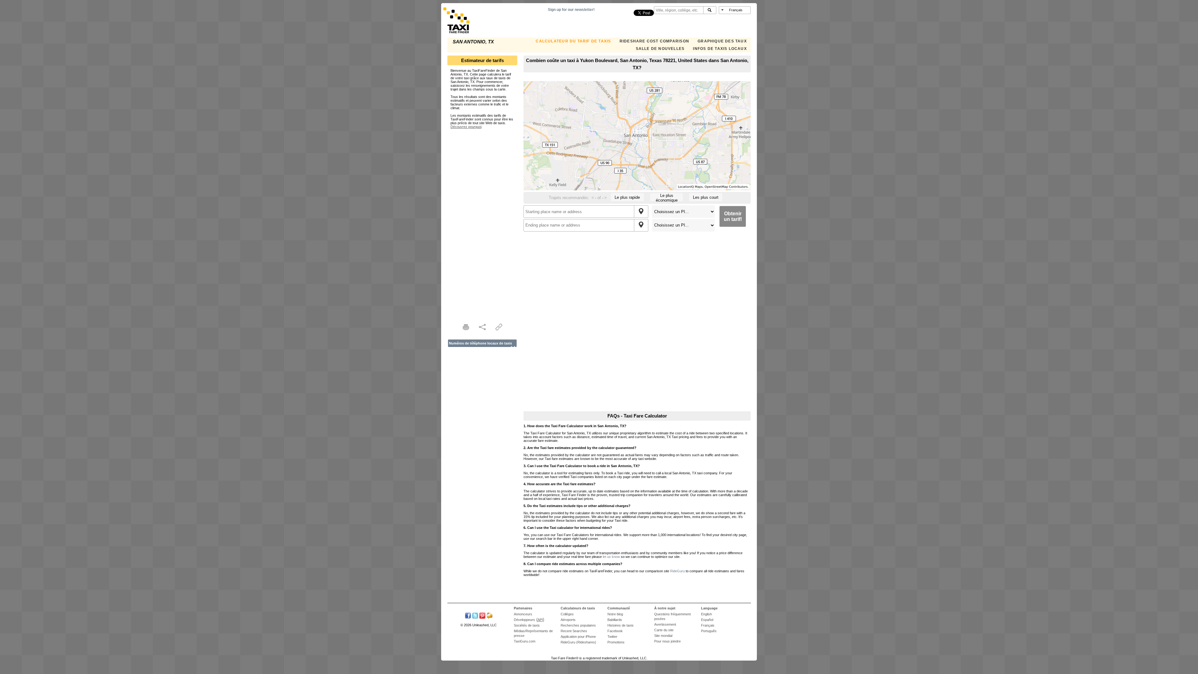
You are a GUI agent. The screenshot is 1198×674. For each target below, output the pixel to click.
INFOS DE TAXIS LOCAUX (720, 48)
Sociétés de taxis (527, 625)
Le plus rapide (627, 197)
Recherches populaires (578, 625)
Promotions (616, 642)
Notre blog (615, 614)
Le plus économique (667, 197)
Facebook (615, 631)
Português (709, 631)
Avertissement (665, 624)
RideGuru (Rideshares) (578, 642)
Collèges (567, 614)
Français (707, 625)
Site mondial (663, 635)
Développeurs (524, 620)
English (706, 614)
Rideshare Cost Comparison (654, 41)
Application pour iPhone (578, 636)
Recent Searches (574, 631)
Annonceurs (523, 614)
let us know (611, 557)
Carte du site (664, 630)
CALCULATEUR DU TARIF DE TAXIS (573, 41)
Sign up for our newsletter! (571, 9)
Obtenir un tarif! (733, 216)
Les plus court (705, 197)
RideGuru (677, 571)
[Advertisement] (482, 222)
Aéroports (568, 620)
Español (707, 620)
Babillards (614, 620)
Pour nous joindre (667, 641)
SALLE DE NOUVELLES (660, 48)
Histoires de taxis (620, 625)
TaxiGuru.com (524, 641)
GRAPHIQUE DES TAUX (722, 41)
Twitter (612, 636)
